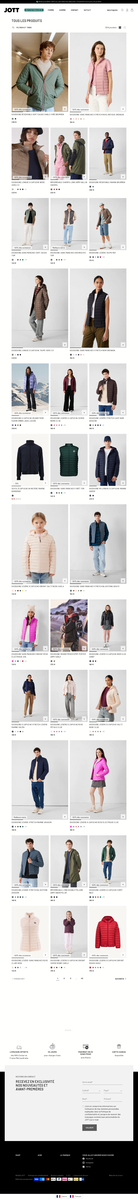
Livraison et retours (80, 1175)
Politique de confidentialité (38, 1175)
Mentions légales (57, 1175)
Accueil (68, 1030)
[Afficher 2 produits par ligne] (120, 27)
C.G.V (68, 1175)
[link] (57, 978)
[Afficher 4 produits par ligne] (124, 27)
